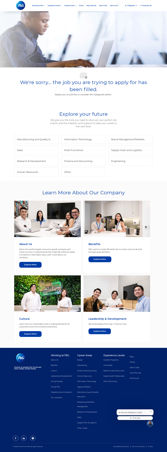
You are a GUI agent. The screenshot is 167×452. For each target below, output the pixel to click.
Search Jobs (103, 5)
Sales (79, 417)
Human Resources (84, 376)
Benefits (54, 365)
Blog (132, 357)
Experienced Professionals (113, 376)
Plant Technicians (110, 381)
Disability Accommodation (61, 392)
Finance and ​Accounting (87, 371)
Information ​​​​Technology (86, 381)
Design (80, 360)
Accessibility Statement (121, 446)
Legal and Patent (84, 387)
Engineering (82, 365)
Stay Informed (91, 5)
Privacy (150, 446)
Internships (107, 365)
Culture (54, 371)
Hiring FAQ (55, 387)
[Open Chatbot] (150, 424)
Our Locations (56, 398)
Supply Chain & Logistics (87, 423)
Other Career (82, 428)
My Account (114, 5)
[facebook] (15, 438)
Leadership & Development (61, 376)
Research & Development (87, 412)
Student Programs (110, 360)
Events (81, 5)
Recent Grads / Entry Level (113, 371)
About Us (54, 360)
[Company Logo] (22, 5)
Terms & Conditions (138, 446)
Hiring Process (57, 381)
